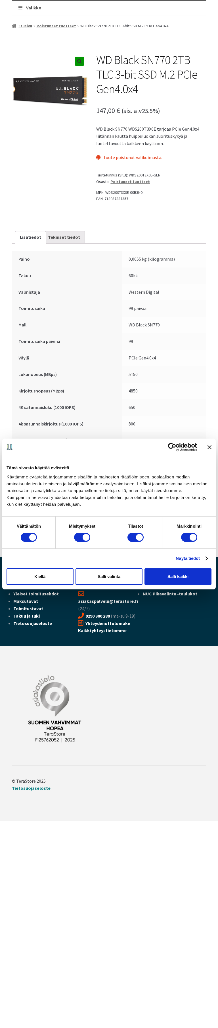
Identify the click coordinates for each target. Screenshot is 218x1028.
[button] (79, 61)
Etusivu (25, 25)
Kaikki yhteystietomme (102, 630)
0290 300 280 (97, 616)
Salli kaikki (177, 576)
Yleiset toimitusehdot (36, 594)
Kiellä (39, 576)
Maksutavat (25, 601)
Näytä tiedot (188, 558)
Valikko (33, 8)
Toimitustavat (28, 608)
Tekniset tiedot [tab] (64, 237)
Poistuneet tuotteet (56, 25)
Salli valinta (109, 576)
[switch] (82, 537)
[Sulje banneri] (209, 447)
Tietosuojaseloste (32, 623)
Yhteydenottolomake (107, 623)
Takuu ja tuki (26, 616)
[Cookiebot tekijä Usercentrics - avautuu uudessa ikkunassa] (172, 447)
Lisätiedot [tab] (30, 237)
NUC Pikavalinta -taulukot (170, 594)
